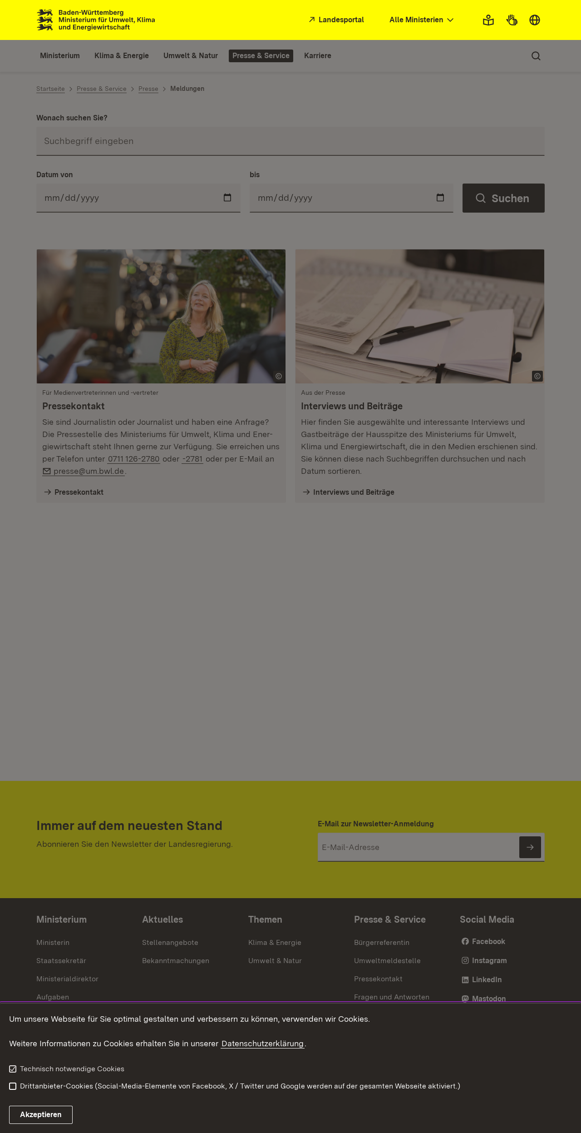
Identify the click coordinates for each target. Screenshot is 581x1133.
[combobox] (422, 20)
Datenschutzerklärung (263, 1043)
